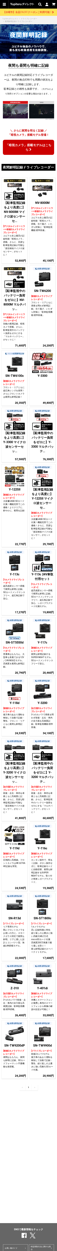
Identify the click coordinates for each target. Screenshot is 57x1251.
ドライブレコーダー (29, 19)
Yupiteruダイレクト (10, 19)
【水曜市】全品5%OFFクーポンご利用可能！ (27, 12)
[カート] (53, 4)
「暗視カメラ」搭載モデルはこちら (28, 147)
